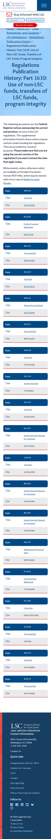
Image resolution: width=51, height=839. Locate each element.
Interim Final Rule (31, 383)
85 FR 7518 (28, 234)
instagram (11, 808)
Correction (28, 608)
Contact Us (15, 751)
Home (10, 28)
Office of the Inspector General (24, 793)
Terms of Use (16, 823)
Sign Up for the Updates (24, 25)
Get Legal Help (17, 783)
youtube (27, 804)
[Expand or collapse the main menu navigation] (44, 5)
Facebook (11, 804)
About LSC (23, 28)
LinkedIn (22, 804)
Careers (14, 778)
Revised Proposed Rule (33, 305)
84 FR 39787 (29, 260)
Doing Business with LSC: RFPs (24, 763)
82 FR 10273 (29, 287)
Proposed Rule (30, 253)
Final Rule (28, 198)
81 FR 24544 (29, 313)
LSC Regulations (17, 37)
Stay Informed (17, 788)
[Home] (14, 5)
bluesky (32, 804)
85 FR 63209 (29, 205)
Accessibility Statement (21, 831)
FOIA (13, 773)
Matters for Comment (20, 768)
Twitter (17, 804)
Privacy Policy (17, 827)
